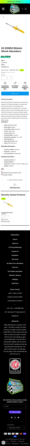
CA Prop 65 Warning (15, 247)
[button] (3, 9)
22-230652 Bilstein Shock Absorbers (7, 213)
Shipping (3, 72)
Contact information (24, 443)
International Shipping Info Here (5, 87)
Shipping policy (15, 443)
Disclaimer (15, 255)
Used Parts (15, 283)
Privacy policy (21, 441)
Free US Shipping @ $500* (25, 87)
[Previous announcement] (3, 1)
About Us (15, 243)
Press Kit (15, 267)
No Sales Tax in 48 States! (15, 263)
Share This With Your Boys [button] (16, 180)
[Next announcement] (27, 1)
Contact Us (15, 251)
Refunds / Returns (15, 275)
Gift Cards (15, 259)
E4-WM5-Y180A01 (7, 174)
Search (15, 239)
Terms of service (6, 443)
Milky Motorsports (15, 187)
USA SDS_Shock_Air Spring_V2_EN (11, 172)
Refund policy (14, 441)
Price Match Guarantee (15, 271)
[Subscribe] (25, 406)
